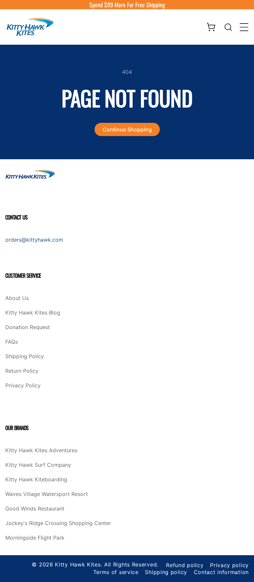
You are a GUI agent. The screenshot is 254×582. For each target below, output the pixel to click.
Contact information (221, 572)
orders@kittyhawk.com (34, 239)
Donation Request (27, 327)
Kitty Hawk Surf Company (38, 465)
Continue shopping (127, 129)
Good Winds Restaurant (34, 509)
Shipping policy (166, 572)
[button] (228, 27)
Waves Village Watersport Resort (46, 494)
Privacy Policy (23, 386)
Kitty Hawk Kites (78, 564)
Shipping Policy (24, 357)
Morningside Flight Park (34, 538)
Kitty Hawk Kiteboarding (36, 480)
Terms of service (116, 572)
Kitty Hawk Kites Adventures (41, 451)
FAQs (11, 342)
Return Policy (21, 371)
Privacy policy (229, 565)
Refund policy (184, 565)
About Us (17, 298)
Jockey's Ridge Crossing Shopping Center (58, 523)
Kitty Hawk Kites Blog (32, 313)
